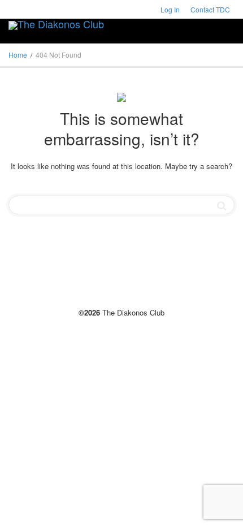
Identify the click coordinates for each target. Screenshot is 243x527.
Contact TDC (210, 9)
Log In (170, 9)
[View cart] (192, 23)
